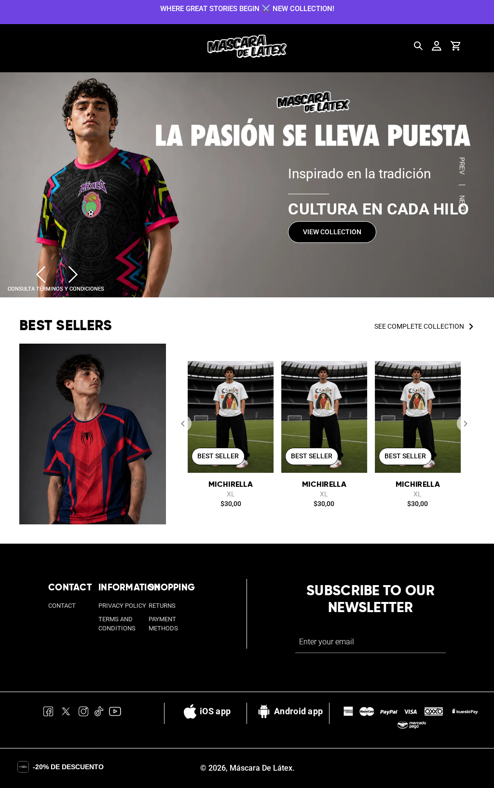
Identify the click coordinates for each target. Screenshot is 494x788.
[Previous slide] (40, 274)
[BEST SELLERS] (92, 434)
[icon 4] (98, 713)
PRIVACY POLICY (122, 605)
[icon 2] (66, 713)
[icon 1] (48, 713)
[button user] (436, 46)
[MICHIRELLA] (231, 416)
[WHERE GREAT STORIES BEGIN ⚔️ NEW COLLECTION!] (247, 8)
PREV (462, 165)
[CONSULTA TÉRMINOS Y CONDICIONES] (56, 287)
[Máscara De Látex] (247, 46)
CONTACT (62, 605)
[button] (183, 423)
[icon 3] (84, 713)
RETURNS (162, 605)
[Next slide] (73, 274)
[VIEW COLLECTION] (247, 184)
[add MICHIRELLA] (261, 373)
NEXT (462, 203)
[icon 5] (115, 713)
